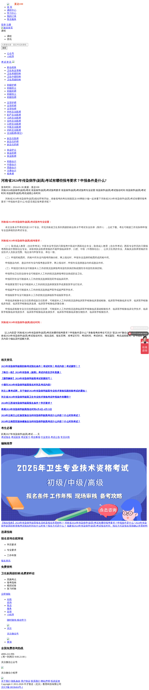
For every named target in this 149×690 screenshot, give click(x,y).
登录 (3, 24)
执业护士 (11, 150)
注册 (8, 24)
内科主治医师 (14, 130)
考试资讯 (6, 62)
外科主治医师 (14, 111)
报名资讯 (5, 560)
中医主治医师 (14, 127)
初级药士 (11, 88)
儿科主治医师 (14, 118)
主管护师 (11, 102)
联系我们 (35, 681)
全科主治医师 (14, 121)
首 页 (9, 7)
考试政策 (15, 437)
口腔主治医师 (14, 124)
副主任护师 (13, 141)
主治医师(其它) (14, 133)
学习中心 (11, 13)
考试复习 (25, 437)
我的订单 (11, 16)
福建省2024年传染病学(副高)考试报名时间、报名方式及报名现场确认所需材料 (107, 526)
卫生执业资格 (14, 70)
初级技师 (11, 97)
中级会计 (11, 164)
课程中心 (11, 10)
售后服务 (11, 19)
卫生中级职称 (14, 76)
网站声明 (45, 681)
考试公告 (55, 437)
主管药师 (11, 105)
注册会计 (11, 170)
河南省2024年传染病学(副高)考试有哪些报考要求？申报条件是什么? (100, 523)
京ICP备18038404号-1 (12, 687)
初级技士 (11, 94)
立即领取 (5, 594)
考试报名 (5, 437)
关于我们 (5, 681)
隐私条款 (15, 681)
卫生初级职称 (14, 73)
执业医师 (11, 156)
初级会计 (11, 161)
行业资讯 (45, 437)
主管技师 (11, 108)
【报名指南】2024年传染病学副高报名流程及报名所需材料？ (32, 523)
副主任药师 (13, 144)
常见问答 (65, 437)
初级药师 (11, 91)
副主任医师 (13, 138)
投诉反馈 (55, 681)
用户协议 (25, 681)
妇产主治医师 (14, 115)
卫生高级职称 (14, 79)
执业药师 (11, 153)
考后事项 (35, 437)
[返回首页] (7, 27)
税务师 (10, 173)
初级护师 (11, 85)
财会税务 (11, 67)
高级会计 (11, 167)
